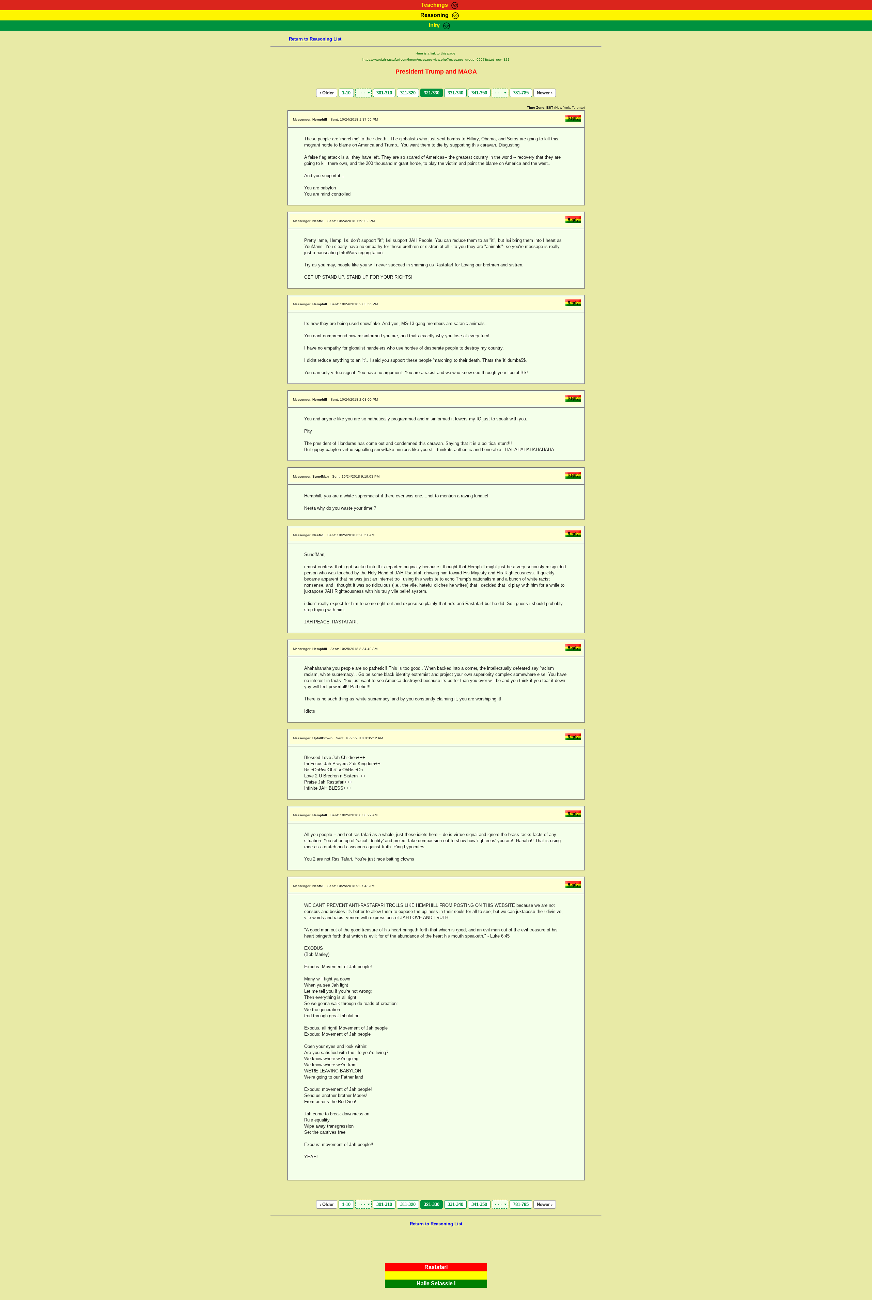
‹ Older (327, 92)
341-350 (479, 92)
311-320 (408, 92)
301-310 (384, 92)
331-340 (455, 92)
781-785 (521, 92)
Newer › (544, 92)
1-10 (346, 92)
